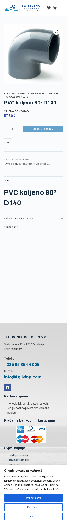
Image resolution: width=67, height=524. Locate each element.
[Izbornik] (61, 7)
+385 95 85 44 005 (21, 364)
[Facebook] (7, 387)
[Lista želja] (49, 8)
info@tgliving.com (22, 377)
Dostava (12, 464)
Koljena (27, 164)
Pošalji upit (11, 227)
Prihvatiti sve (33, 497)
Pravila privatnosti (18, 459)
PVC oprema (42, 164)
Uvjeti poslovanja (17, 455)
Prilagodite (33, 507)
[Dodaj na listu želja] (8, 141)
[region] (33, 494)
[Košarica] (54, 8)
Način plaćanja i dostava (19, 218)
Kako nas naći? (13, 348)
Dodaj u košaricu (43, 129)
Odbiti (33, 516)
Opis (6, 181)
